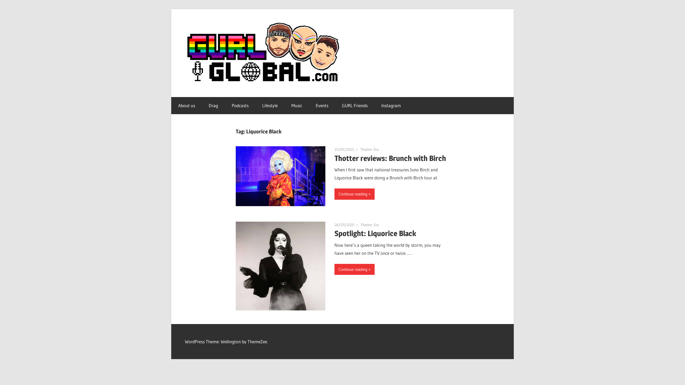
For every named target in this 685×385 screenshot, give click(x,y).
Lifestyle (270, 105)
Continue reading (352, 194)
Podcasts (240, 105)
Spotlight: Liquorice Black (375, 233)
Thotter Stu (369, 149)
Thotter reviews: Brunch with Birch (390, 158)
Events (322, 105)
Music (296, 105)
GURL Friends (355, 105)
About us (186, 105)
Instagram (391, 105)
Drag (213, 105)
